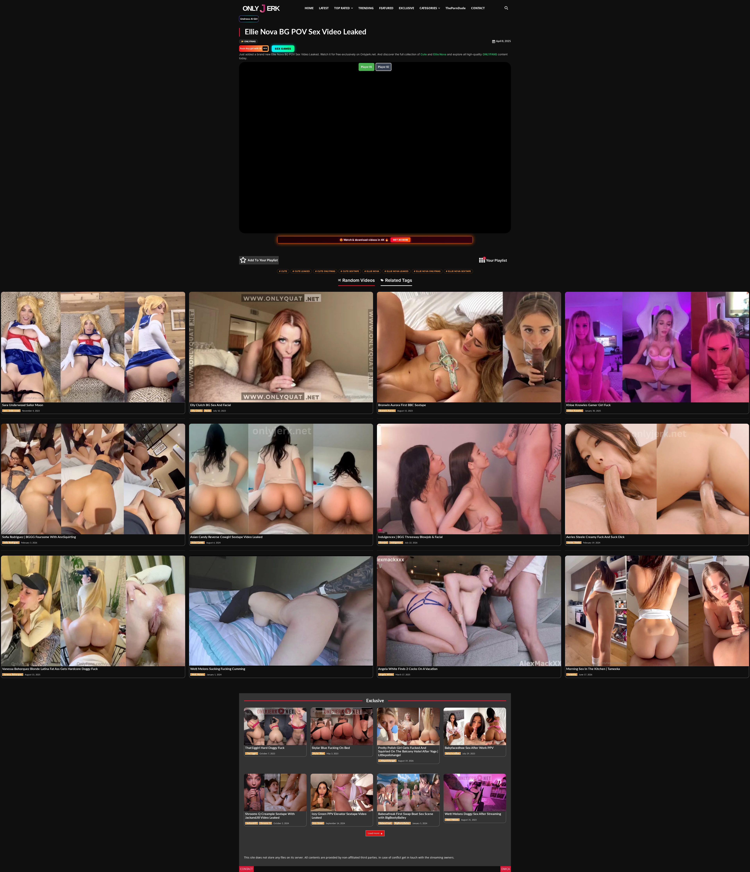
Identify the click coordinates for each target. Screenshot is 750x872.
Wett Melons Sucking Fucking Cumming (217, 669)
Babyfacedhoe (453, 753)
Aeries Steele (573, 543)
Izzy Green (318, 823)
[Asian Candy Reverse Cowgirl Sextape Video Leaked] (281, 479)
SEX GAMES (283, 48)
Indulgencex (396, 543)
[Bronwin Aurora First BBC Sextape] (469, 347)
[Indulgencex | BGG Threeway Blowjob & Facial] (469, 479)
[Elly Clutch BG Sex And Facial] (281, 347)
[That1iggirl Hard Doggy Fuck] (275, 726)
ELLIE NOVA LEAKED (396, 271)
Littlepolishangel (387, 761)
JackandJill (251, 823)
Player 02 (383, 66)
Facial (207, 411)
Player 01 (366, 66)
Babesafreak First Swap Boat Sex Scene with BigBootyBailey (405, 815)
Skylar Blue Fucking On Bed (331, 747)
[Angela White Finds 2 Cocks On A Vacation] (469, 611)
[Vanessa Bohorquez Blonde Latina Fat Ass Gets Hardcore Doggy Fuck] (93, 611)
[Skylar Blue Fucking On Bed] (342, 726)
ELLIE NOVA (371, 271)
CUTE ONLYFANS (325, 271)
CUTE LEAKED (301, 271)
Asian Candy (197, 543)
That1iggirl (251, 753)
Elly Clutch (196, 411)
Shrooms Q (265, 823)
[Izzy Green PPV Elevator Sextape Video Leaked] (342, 792)
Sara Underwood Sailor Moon (22, 405)
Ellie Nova (439, 54)
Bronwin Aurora (387, 411)
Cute (424, 54)
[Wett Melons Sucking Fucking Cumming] (281, 611)
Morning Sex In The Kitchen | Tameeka (593, 669)
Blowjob (383, 543)
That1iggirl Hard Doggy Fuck (264, 747)
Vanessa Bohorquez (12, 674)
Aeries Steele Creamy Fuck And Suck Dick (595, 537)
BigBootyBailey (402, 823)
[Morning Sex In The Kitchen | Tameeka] (657, 611)
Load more (373, 833)
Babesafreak (385, 823)
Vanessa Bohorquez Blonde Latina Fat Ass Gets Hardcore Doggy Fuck (50, 669)
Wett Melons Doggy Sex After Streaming (473, 814)
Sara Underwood (11, 411)
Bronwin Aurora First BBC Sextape (402, 405)
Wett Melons (197, 674)
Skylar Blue (318, 753)
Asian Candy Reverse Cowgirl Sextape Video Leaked (226, 537)
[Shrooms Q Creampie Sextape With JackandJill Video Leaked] (275, 792)
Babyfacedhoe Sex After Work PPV (469, 747)
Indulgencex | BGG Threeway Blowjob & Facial (410, 537)
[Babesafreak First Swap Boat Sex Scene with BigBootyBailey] (408, 792)
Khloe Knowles (574, 411)
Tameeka (571, 674)
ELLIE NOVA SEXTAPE (458, 271)
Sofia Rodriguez (10, 543)
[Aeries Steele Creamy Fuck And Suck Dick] (657, 479)
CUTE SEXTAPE (350, 271)
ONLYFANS (248, 41)
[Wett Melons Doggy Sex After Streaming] (475, 792)
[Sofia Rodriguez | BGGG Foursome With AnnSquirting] (93, 479)
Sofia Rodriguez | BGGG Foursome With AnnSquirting (39, 537)
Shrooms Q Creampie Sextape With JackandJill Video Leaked (270, 815)
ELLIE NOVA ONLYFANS (427, 271)
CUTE (283, 271)
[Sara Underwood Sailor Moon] (93, 347)
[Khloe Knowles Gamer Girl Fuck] (657, 347)
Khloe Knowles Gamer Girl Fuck (588, 405)
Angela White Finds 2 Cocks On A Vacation (408, 669)
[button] (506, 8)
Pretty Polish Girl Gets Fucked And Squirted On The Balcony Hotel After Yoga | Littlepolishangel (408, 751)
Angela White (386, 674)
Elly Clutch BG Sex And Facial (210, 405)
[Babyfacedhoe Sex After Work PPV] (475, 726)
